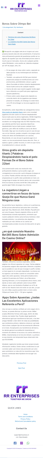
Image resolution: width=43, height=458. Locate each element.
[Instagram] (6, 7)
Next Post (21, 368)
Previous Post (21, 363)
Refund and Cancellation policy (25, 421)
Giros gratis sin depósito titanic (12, 112)
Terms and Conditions (25, 416)
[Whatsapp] (4, 7)
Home (25, 414)
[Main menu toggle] (39, 5)
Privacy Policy (25, 419)
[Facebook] (2, 7)
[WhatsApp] (28, 443)
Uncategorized (8, 27)
